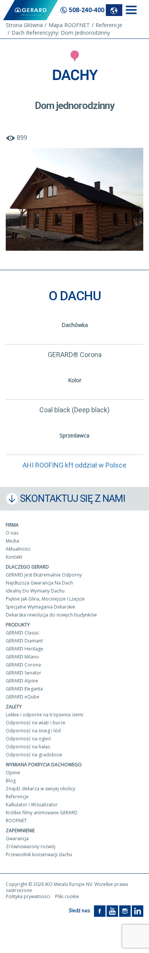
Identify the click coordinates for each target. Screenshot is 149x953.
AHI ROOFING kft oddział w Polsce (74, 465)
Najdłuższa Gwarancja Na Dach (39, 583)
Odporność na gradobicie (34, 754)
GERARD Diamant (24, 640)
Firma (12, 525)
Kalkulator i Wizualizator (32, 804)
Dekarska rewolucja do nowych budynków (51, 615)
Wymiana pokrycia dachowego (44, 764)
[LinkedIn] (137, 910)
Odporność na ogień (28, 738)
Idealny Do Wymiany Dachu (35, 591)
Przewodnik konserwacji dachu (39, 854)
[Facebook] (99, 910)
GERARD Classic (22, 632)
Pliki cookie (67, 896)
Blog (11, 780)
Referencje (17, 796)
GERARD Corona (23, 664)
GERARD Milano (22, 656)
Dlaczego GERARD (27, 567)
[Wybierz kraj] (114, 10)
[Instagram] (125, 910)
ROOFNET (16, 820)
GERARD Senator (23, 673)
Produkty (18, 624)
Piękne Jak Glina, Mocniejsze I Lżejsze (45, 599)
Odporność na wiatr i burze (35, 722)
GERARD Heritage (24, 648)
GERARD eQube (22, 697)
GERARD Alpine (22, 681)
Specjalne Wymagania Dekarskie (40, 607)
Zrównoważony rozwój (30, 846)
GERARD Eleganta (24, 689)
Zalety (14, 706)
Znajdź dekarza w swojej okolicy (40, 788)
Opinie (13, 772)
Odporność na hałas (28, 746)
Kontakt (14, 557)
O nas (12, 533)
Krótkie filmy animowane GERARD (42, 812)
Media (12, 541)
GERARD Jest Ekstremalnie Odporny (44, 575)
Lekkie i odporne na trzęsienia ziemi (44, 714)
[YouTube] (112, 910)
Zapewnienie (20, 830)
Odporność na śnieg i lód (33, 730)
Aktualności (18, 549)
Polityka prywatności (28, 896)
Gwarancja (17, 838)
